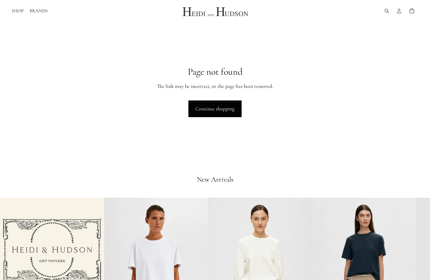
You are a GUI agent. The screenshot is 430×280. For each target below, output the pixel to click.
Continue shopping (215, 108)
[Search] (386, 10)
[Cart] (411, 10)
